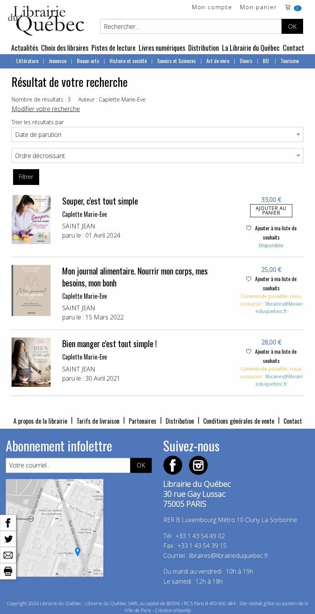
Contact (293, 47)
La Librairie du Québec (251, 47)
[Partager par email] (8, 554)
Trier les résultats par (38, 122)
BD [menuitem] (266, 61)
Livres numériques (162, 47)
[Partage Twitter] (8, 538)
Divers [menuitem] (246, 61)
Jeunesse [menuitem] (57, 61)
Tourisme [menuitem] (289, 61)
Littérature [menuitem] (27, 61)
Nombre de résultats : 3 (41, 99)
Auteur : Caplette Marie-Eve (112, 99)
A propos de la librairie (40, 421)
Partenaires (142, 421)
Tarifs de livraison (97, 421)
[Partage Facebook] (8, 522)
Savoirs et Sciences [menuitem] (176, 61)
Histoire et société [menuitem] (128, 61)
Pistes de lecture (113, 47)
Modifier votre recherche (46, 109)
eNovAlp (182, 610)
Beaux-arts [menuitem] (88, 61)
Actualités (24, 47)
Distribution (203, 47)
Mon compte (212, 7)
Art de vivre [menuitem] (217, 61)
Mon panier (258, 7)
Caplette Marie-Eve (84, 214)
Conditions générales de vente (238, 421)
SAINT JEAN (78, 226)
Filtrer (26, 176)
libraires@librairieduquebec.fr (279, 307)
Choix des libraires (64, 47)
